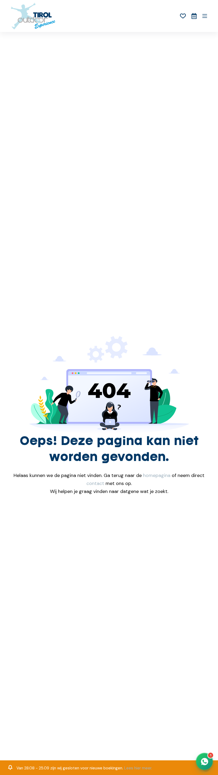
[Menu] (204, 16)
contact (95, 483)
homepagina (156, 475)
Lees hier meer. (138, 768)
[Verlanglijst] (183, 16)
